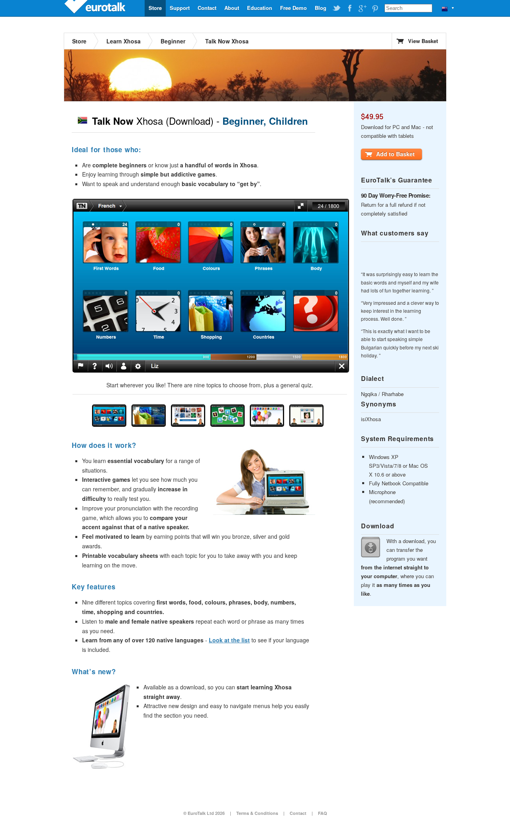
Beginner (173, 41)
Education (259, 8)
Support (180, 8)
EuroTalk (96, 8)
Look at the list (229, 640)
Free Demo (293, 8)
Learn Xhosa (123, 41)
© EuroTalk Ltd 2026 (204, 813)
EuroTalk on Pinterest (375, 8)
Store (155, 8)
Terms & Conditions (257, 813)
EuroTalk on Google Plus (362, 8)
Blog (320, 8)
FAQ (322, 813)
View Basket (423, 41)
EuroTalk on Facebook (349, 8)
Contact (207, 8)
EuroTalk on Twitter (336, 8)
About (231, 8)
